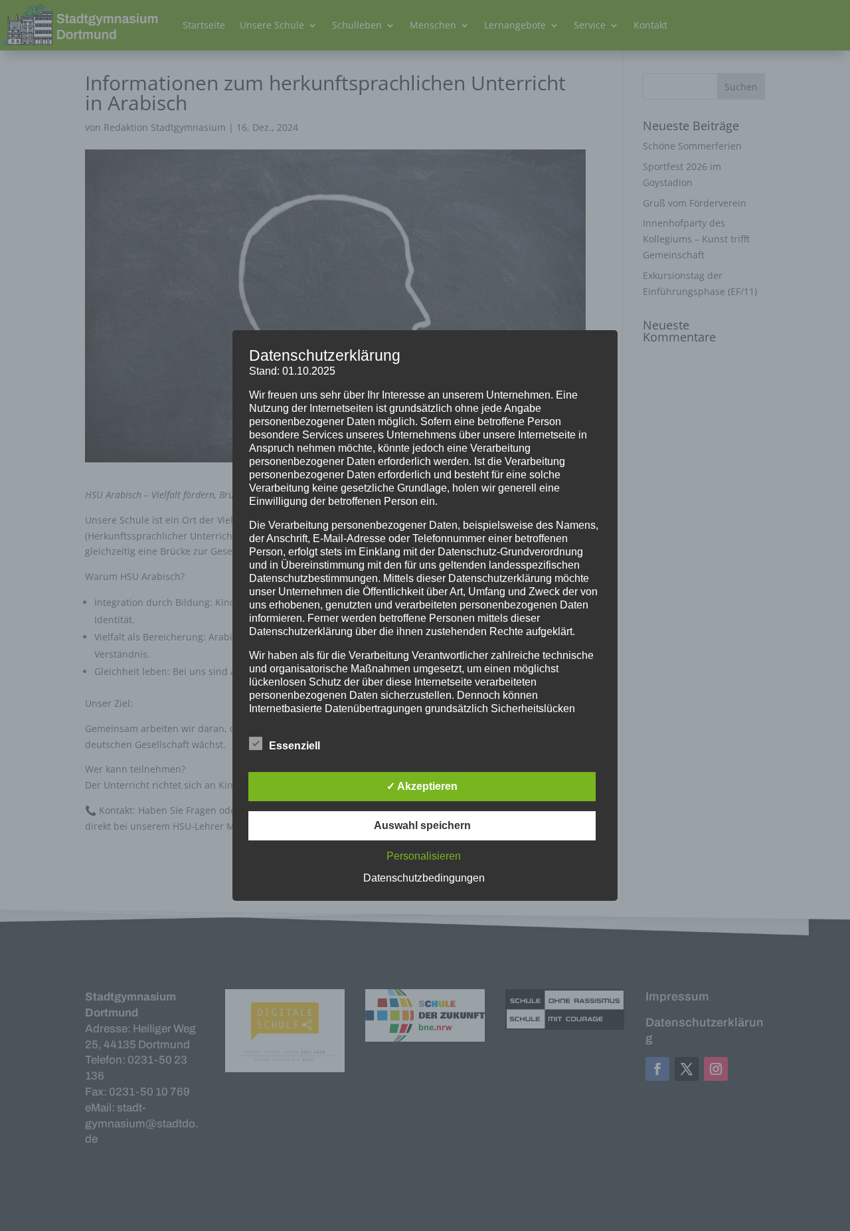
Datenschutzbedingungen (424, 878)
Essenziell (294, 745)
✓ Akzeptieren (422, 786)
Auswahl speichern (422, 825)
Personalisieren (423, 856)
